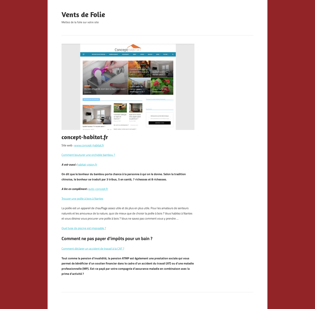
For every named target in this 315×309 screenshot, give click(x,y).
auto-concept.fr (98, 189)
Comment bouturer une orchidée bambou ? (88, 155)
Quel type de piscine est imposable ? (84, 228)
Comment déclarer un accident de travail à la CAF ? (93, 248)
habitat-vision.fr (87, 164)
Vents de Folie (83, 14)
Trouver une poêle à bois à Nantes (82, 198)
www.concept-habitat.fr (89, 145)
